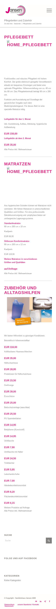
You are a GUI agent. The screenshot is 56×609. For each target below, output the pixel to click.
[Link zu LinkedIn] (40, 601)
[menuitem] (48, 10)
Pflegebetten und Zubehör (18, 20)
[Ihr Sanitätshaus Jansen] (23, 10)
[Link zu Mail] (36, 601)
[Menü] (48, 10)
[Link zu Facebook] (49, 601)
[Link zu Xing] (45, 601)
